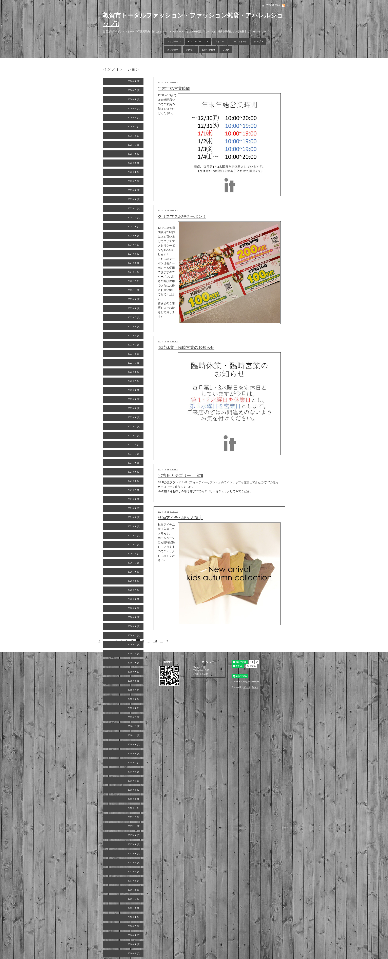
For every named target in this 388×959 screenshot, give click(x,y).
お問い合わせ (208, 49)
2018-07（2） (134, 762)
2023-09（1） (134, 299)
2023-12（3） (134, 281)
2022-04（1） (134, 408)
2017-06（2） (134, 853)
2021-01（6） (134, 544)
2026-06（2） (134, 99)
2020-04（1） (134, 617)
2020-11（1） (134, 562)
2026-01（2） (134, 126)
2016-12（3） (134, 890)
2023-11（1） (134, 290)
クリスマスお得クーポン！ (182, 216)
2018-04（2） (134, 790)
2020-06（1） (134, 599)
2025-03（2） (134, 199)
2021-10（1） (134, 463)
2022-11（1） (134, 363)
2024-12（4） (134, 217)
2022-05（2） (134, 399)
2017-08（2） (134, 844)
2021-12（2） (134, 444)
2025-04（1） (134, 190)
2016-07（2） (134, 926)
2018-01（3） (134, 808)
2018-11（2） (134, 735)
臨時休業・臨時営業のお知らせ (186, 347)
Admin (255, 687)
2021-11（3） (134, 453)
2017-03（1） (134, 871)
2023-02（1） (134, 335)
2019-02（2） (134, 717)
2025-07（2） (134, 181)
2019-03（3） (134, 708)
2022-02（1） (134, 426)
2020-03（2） (134, 626)
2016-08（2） (134, 917)
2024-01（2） (134, 272)
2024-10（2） (134, 226)
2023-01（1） (134, 344)
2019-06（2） (134, 699)
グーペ (246, 687)
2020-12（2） (134, 553)
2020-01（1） (134, 644)
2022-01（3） (134, 435)
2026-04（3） (134, 108)
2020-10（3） (134, 572)
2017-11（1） (134, 826)
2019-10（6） (134, 662)
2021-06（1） (134, 499)
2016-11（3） (134, 899)
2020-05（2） (134, 608)
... (161, 641)
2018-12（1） (134, 726)
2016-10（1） (134, 908)
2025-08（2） (134, 172)
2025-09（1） (134, 163)
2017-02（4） (134, 880)
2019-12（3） (134, 653)
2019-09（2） (134, 671)
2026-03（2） (134, 117)
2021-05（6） (134, 508)
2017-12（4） (134, 817)
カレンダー (172, 49)
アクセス (190, 49)
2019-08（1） (134, 681)
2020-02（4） (134, 635)
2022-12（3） (134, 354)
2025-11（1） (134, 145)
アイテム (219, 41)
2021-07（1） (134, 490)
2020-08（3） (134, 581)
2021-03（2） (134, 526)
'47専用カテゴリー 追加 (180, 475)
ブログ (225, 49)
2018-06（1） (134, 771)
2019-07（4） (134, 690)
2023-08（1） (134, 308)
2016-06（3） (134, 935)
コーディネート (239, 41)
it (239, 681)
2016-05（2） (134, 944)
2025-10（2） (134, 154)
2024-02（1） (134, 263)
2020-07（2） (134, 590)
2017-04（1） (134, 862)
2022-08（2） (134, 372)
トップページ (174, 41)
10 (155, 641)
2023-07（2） (134, 317)
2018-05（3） (134, 781)
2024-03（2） (134, 254)
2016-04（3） (134, 953)
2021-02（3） (134, 535)
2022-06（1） (134, 390)
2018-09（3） (134, 744)
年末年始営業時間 (174, 88)
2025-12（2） (134, 135)
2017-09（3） (134, 835)
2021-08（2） (134, 481)
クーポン (258, 41)
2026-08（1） (134, 81)
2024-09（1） (134, 235)
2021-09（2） (134, 472)
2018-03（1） (134, 799)
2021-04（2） (134, 517)
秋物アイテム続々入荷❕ (180, 517)
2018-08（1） (134, 753)
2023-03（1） (134, 326)
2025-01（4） (134, 208)
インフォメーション (198, 41)
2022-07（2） (134, 381)
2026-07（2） (134, 90)
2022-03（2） (134, 417)
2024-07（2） (134, 244)
